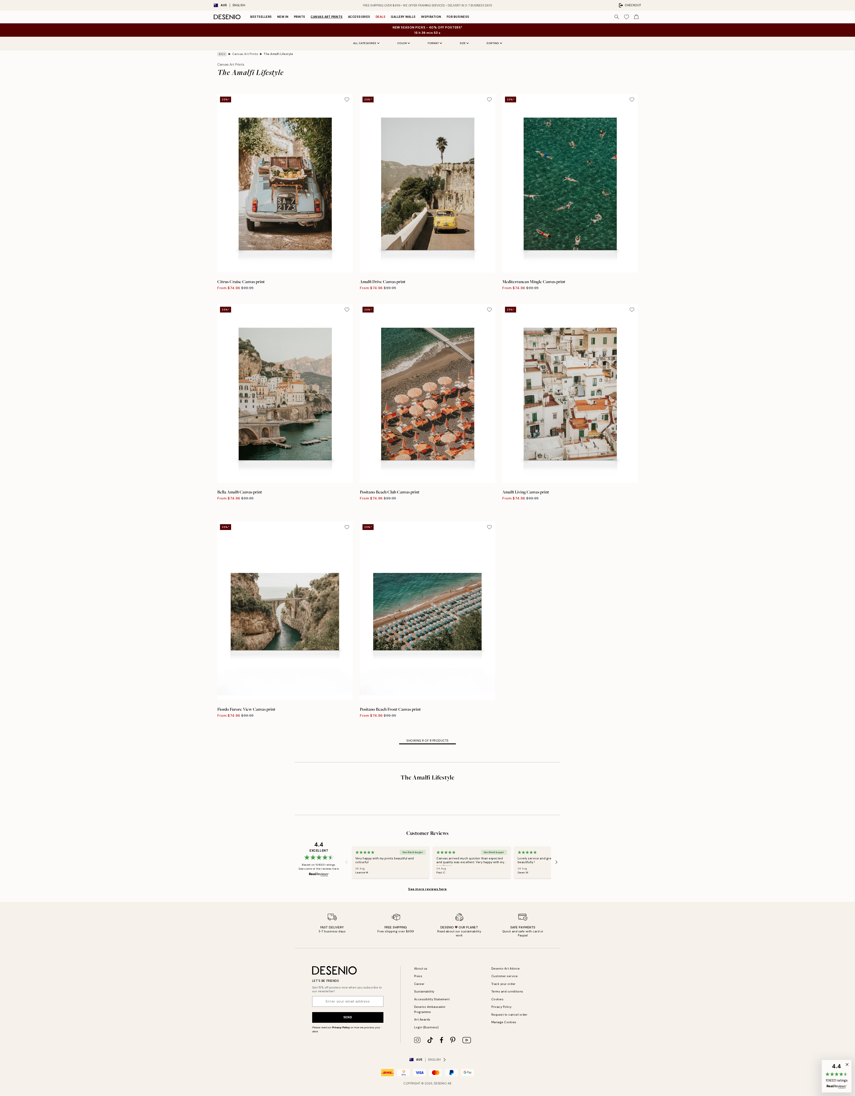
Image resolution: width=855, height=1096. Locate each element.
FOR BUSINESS (458, 17)
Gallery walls (403, 17)
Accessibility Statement (432, 999)
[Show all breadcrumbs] (222, 54)
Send (347, 1017)
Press (418, 976)
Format (433, 43)
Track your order (503, 984)
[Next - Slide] (556, 862)
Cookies (497, 999)
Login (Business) (426, 1027)
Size (463, 43)
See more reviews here (427, 889)
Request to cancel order (509, 1015)
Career (419, 984)
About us (421, 968)
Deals (381, 17)
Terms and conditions (507, 991)
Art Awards (422, 1019)
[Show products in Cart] (636, 17)
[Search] (617, 17)
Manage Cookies (503, 1022)
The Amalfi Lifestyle (278, 54)
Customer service (504, 976)
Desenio (440, 1083)
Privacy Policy (341, 1027)
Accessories (359, 17)
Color (402, 43)
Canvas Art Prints (327, 17)
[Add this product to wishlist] (347, 99)
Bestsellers (261, 17)
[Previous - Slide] (346, 862)
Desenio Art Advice (505, 968)
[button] (836, 1076)
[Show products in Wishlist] (626, 17)
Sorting (493, 43)
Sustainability (424, 991)
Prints (299, 17)
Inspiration (431, 17)
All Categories (364, 43)
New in (283, 17)
